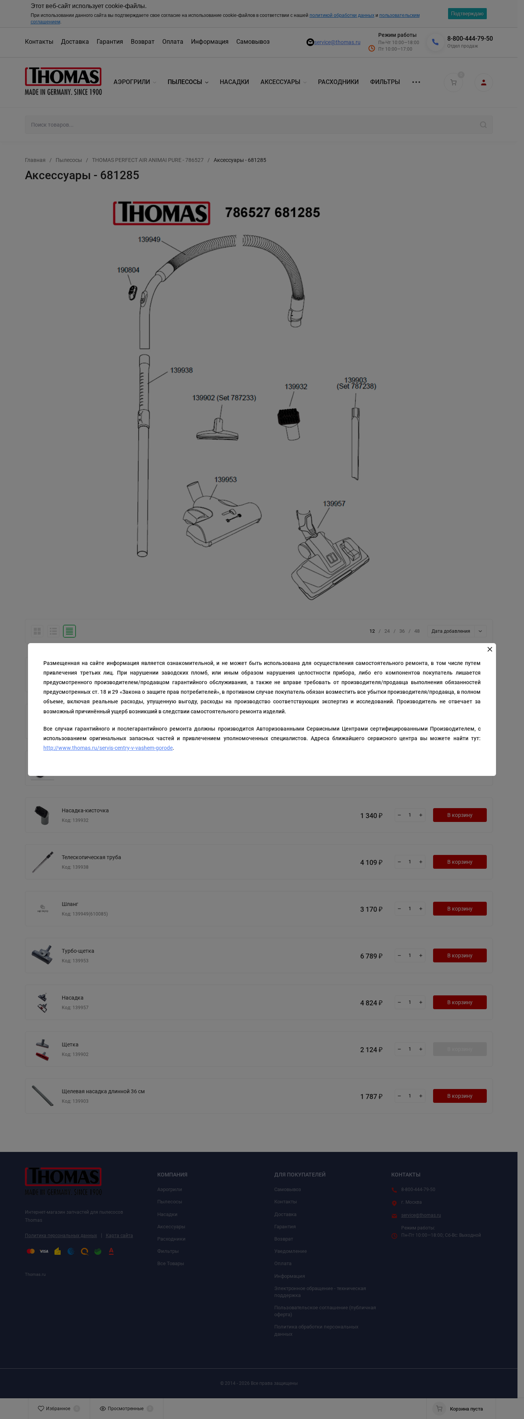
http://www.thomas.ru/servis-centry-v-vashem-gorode (108, 748)
